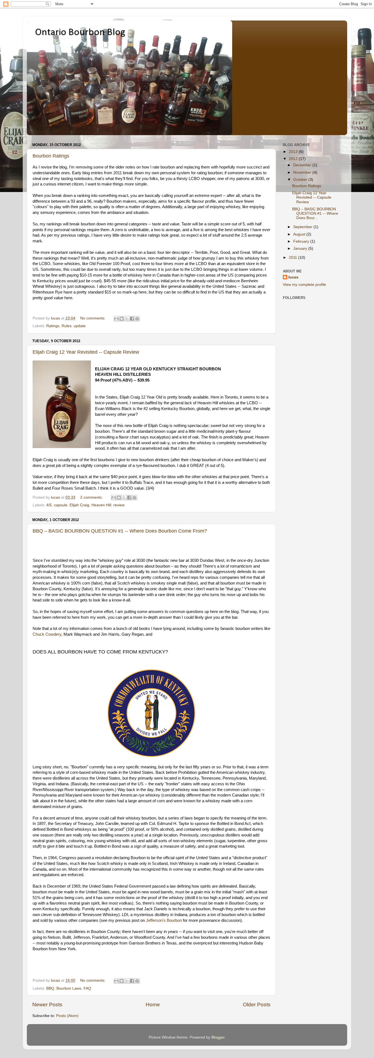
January (300, 248)
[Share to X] (127, 318)
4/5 (49, 505)
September (303, 227)
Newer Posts (47, 1004)
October (300, 180)
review (119, 505)
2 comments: (92, 497)
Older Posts (257, 1004)
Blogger (218, 1037)
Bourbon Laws (68, 988)
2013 (294, 152)
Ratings (52, 326)
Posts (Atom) (67, 1016)
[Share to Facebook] (132, 318)
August (299, 234)
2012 (294, 159)
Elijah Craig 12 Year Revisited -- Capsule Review (86, 352)
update (80, 326)
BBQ (50, 988)
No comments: (93, 318)
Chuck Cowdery (47, 634)
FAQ (87, 988)
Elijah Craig (79, 505)
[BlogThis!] (121, 318)
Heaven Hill (101, 505)
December (302, 165)
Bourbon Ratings (51, 156)
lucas (293, 277)
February (301, 241)
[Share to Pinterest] (137, 318)
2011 (293, 257)
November (302, 172)
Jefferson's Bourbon (164, 920)
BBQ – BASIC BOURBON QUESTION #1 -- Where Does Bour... (315, 213)
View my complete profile (304, 285)
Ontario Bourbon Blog (80, 32)
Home (153, 1004)
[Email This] (116, 318)
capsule (60, 505)
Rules (66, 326)
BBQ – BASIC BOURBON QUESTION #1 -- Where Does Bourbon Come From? (120, 531)
